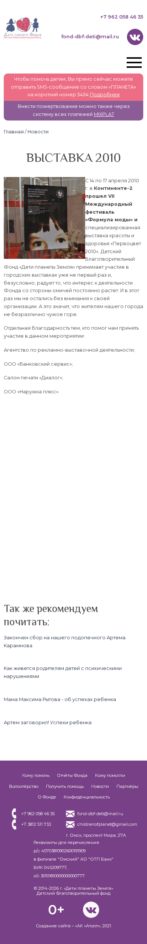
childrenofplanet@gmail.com (107, 824)
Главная (14, 132)
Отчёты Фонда (72, 775)
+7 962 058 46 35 (121, 17)
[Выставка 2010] (44, 180)
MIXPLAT (104, 114)
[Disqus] (73, 497)
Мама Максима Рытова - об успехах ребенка (60, 699)
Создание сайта (53, 925)
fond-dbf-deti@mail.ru (90, 36)
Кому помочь (35, 775)
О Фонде (47, 797)
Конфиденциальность (87, 797)
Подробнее (105, 94)
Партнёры (127, 786)
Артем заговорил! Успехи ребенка (48, 722)
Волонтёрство (23, 786)
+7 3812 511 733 (36, 824)
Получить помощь (65, 786)
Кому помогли (110, 775)
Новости (38, 132)
